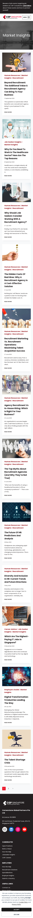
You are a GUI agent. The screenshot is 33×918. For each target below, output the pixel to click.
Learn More (27, 6)
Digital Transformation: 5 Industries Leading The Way (16, 700)
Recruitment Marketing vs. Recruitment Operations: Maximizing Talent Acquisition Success (16, 344)
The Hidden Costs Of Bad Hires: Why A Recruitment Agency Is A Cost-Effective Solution (16, 280)
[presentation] (16, 62)
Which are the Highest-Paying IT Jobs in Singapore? (16, 639)
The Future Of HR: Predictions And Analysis (13, 535)
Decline (16, 914)
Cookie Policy (23, 902)
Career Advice (10, 629)
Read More (8, 112)
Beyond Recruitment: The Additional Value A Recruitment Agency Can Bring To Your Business (16, 88)
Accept (16, 910)
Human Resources (12, 75)
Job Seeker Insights (12, 142)
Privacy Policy (16, 904)
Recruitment (18, 78)
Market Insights (11, 144)
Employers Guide (11, 689)
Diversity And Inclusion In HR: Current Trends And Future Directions (16, 578)
